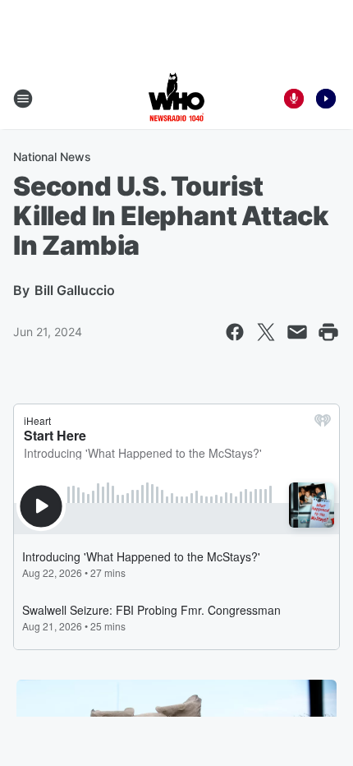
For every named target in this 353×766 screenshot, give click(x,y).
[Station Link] (176, 98)
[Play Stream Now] (326, 98)
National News (52, 157)
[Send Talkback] (294, 98)
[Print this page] (328, 332)
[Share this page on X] (265, 332)
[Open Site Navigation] (23, 98)
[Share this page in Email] (297, 332)
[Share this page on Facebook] (234, 332)
